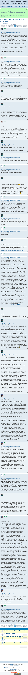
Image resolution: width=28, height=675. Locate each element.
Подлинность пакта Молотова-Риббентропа (14, 630)
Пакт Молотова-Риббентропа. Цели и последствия (13, 20)
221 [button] (24, 26)
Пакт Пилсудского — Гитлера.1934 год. (13, 642)
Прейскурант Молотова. (10, 633)
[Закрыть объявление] (26, 9)
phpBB (11, 664)
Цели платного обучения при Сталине (13, 636)
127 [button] (17, 26)
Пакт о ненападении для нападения (12, 639)
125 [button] (12, 26)
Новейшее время (6, 23)
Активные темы (8, 667)
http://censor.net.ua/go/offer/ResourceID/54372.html (12, 250)
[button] (2, 26)
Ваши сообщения (13, 669)
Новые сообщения (18, 667)
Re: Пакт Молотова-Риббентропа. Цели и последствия (10, 32)
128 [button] (20, 26)
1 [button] (6, 26)
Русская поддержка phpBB (14, 665)
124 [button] (9, 26)
